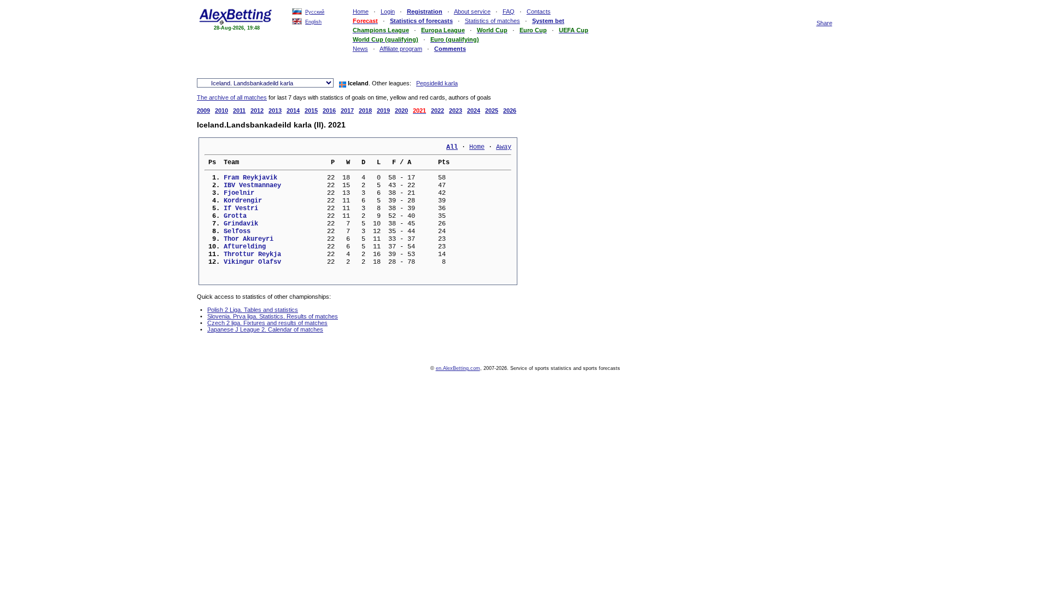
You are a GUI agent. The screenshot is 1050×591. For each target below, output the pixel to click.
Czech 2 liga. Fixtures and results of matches (267, 323)
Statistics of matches (492, 21)
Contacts (539, 11)
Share (824, 23)
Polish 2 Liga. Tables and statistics (252, 309)
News (360, 48)
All (452, 147)
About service (472, 11)
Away (503, 147)
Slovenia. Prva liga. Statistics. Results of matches (272, 316)
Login (388, 11)
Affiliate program (401, 48)
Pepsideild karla (437, 83)
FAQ (509, 11)
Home (361, 11)
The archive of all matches (232, 97)
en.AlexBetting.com (458, 368)
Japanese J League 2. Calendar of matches (265, 329)
